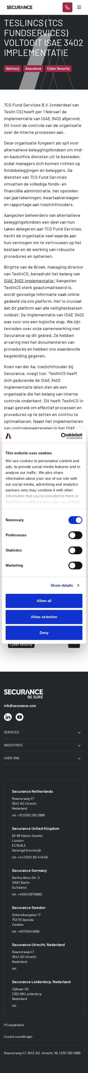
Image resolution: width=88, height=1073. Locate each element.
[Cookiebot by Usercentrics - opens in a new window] (62, 436)
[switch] (75, 535)
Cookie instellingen (18, 1036)
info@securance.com (20, 706)
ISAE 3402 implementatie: (29, 280)
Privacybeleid (14, 1025)
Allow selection (44, 617)
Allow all (44, 601)
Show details (62, 585)
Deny (44, 633)
